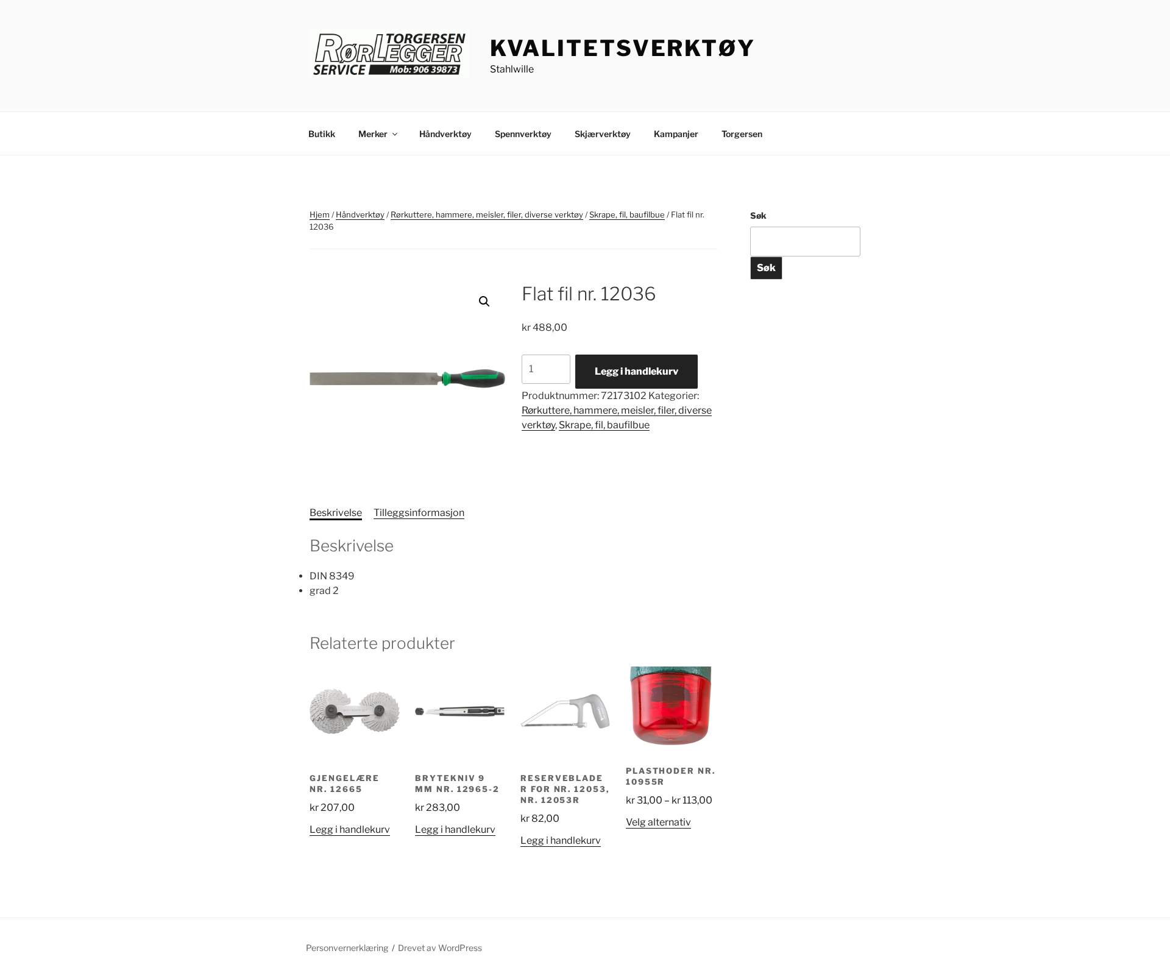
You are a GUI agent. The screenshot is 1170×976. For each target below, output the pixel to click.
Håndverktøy (445, 134)
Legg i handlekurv (636, 371)
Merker (373, 134)
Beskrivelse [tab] (336, 512)
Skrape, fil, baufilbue (627, 214)
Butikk (321, 134)
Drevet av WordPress (440, 947)
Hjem (320, 214)
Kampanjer (676, 134)
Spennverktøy (523, 134)
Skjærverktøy (603, 134)
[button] (484, 302)
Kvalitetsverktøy (623, 48)
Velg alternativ (658, 822)
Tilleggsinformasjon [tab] (419, 512)
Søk (758, 215)
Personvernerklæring (347, 947)
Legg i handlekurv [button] (350, 829)
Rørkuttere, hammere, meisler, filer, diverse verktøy (487, 214)
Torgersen (742, 134)
